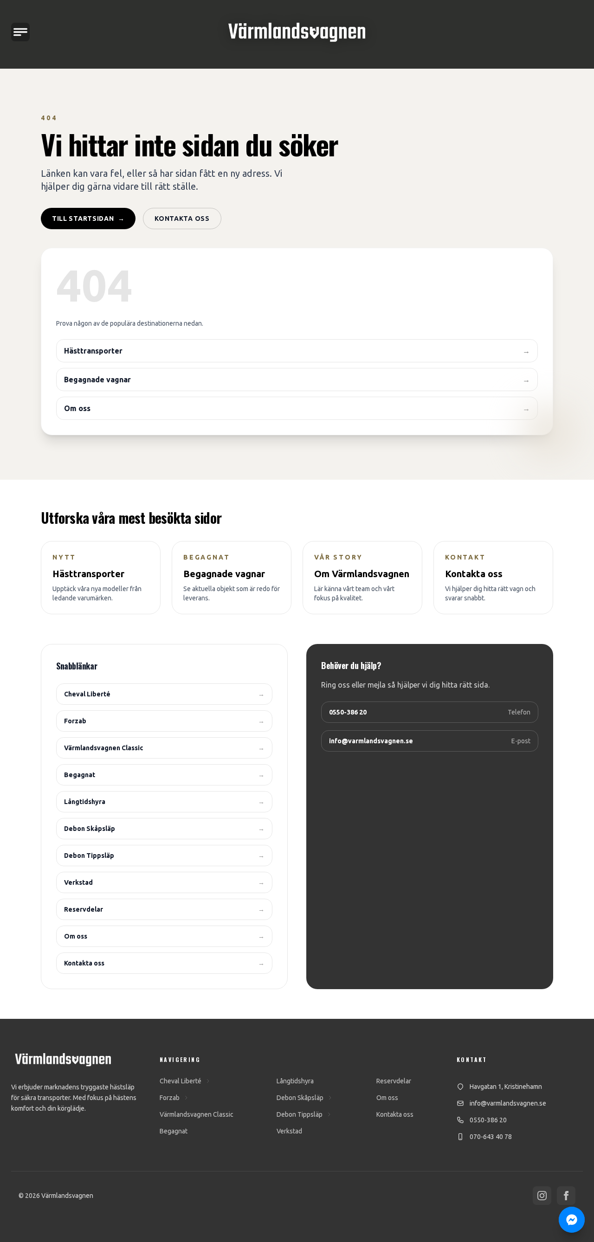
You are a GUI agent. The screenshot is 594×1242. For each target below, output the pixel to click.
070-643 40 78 (491, 1136)
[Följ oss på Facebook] (566, 1195)
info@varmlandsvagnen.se (508, 1103)
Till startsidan (88, 218)
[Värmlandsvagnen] (297, 32)
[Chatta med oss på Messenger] (572, 1220)
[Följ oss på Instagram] (542, 1195)
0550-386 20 (488, 1120)
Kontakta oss (182, 218)
